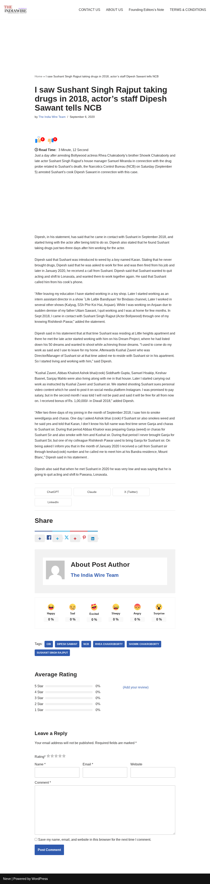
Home (38, 76)
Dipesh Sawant (67, 644)
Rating (40, 756)
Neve (7, 879)
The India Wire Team (52, 116)
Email (88, 764)
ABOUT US (114, 9)
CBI (49, 644)
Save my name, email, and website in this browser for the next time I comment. (94, 839)
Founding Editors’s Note (146, 9)
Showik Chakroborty (144, 644)
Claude (92, 492)
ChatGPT (53, 492)
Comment (43, 782)
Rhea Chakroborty (109, 644)
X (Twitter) (131, 492)
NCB (86, 644)
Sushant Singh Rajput (52, 652)
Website (136, 764)
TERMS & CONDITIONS (188, 9)
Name (40, 764)
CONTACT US (89, 9)
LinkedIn (53, 502)
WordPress (40, 879)
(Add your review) (135, 687)
